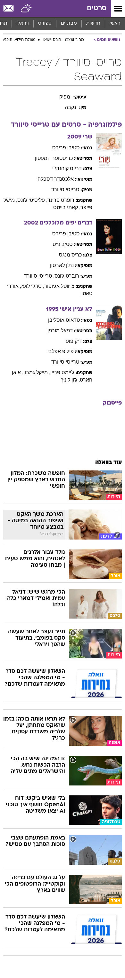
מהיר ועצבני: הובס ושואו (63, 40)
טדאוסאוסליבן (64, 320)
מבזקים (69, 23)
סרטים (96, 8)
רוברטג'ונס (66, 276)
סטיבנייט (63, 244)
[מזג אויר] (26, 8)
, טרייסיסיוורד (39, 276)
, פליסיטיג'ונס (32, 200)
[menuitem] (93, 23)
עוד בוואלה (108, 462)
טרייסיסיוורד (65, 189)
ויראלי (22, 23)
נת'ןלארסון (62, 265)
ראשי (115, 23)
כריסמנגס (70, 254)
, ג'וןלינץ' (70, 380)
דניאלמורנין (60, 330)
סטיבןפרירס (66, 147)
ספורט (45, 23)
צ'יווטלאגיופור (59, 286)
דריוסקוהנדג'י (67, 168)
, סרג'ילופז (32, 286)
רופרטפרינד (60, 200)
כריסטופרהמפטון (54, 158)
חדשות (93, 23)
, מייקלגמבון (36, 372)
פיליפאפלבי (60, 351)
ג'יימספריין (62, 372)
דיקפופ (74, 341)
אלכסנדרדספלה (56, 179)
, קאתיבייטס (66, 207)
